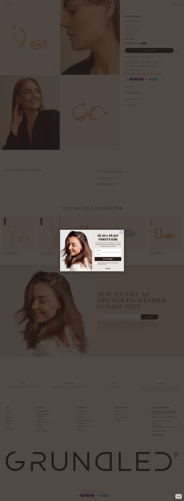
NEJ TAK (108, 268)
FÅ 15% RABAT (108, 259)
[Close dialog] (121, 232)
